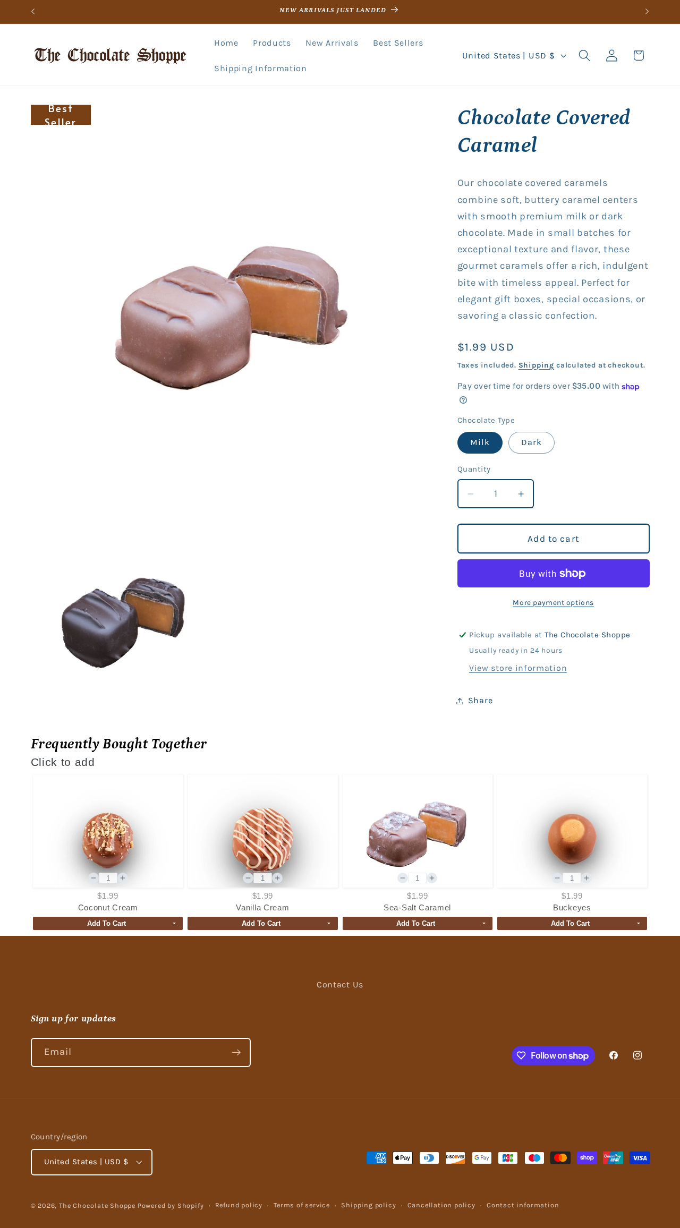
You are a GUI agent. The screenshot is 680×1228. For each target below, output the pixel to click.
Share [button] (480, 701)
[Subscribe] (236, 1053)
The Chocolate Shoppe (97, 1205)
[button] (584, 55)
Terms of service (302, 1205)
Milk (480, 443)
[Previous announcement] (33, 11)
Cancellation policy (441, 1205)
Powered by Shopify (171, 1205)
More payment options (553, 602)
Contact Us (340, 984)
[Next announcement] (647, 11)
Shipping (536, 365)
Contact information (523, 1205)
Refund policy (238, 1205)
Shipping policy (368, 1205)
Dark (531, 443)
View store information (518, 668)
